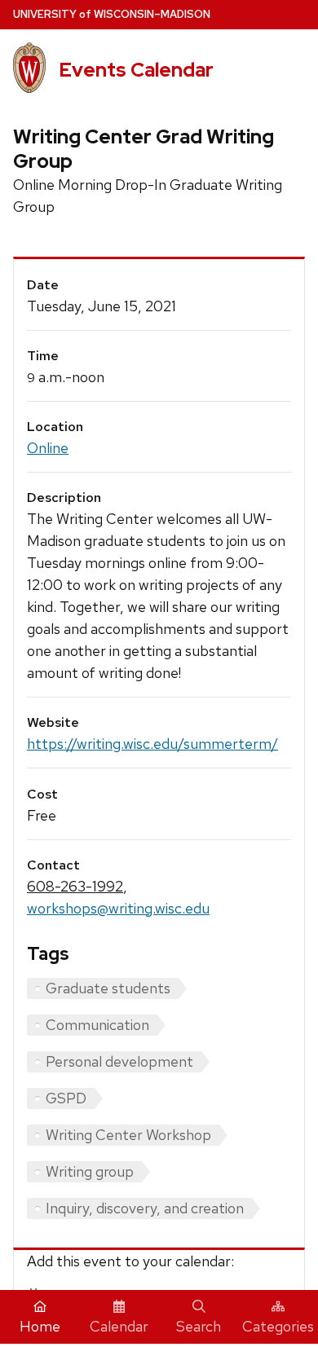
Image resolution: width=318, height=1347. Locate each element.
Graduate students (108, 988)
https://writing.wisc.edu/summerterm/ (152, 743)
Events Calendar (136, 69)
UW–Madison (111, 14)
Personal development (119, 1061)
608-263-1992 (75, 886)
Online (47, 447)
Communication (97, 1024)
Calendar (119, 1326)
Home (40, 1326)
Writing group (90, 1171)
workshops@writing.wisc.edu (118, 908)
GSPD (66, 1098)
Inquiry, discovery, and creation (145, 1208)
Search (198, 1326)
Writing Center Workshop (128, 1134)
